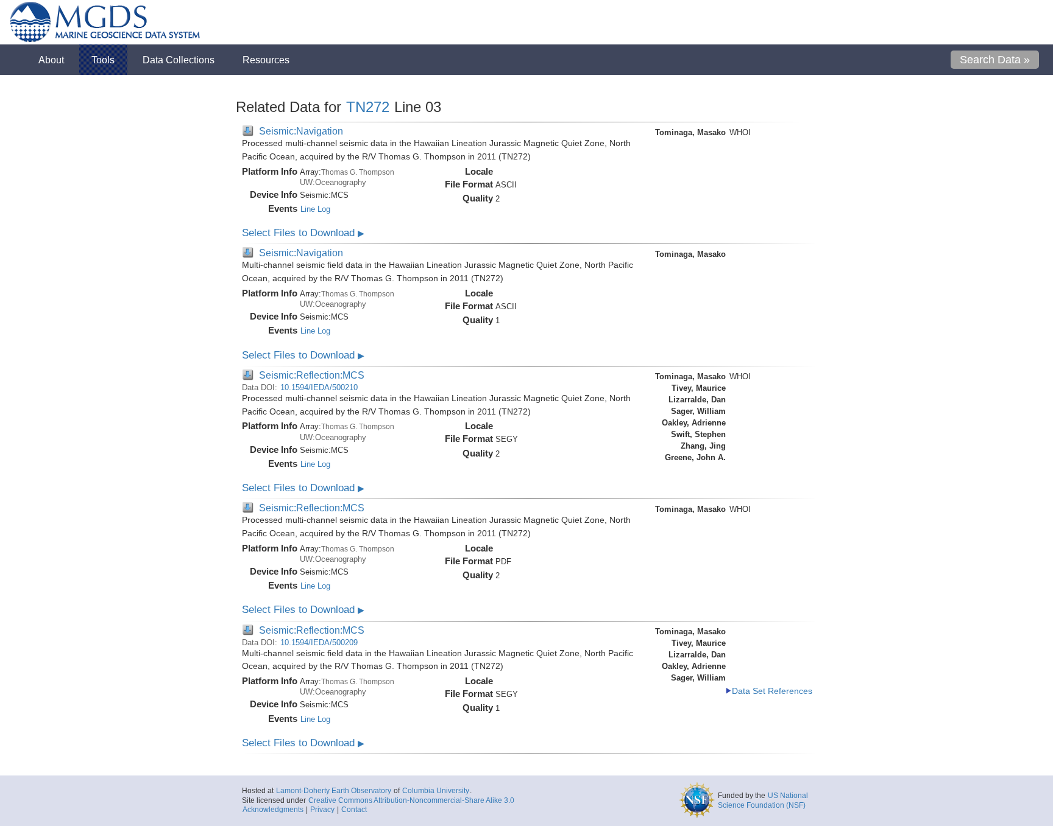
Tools (103, 59)
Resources (266, 59)
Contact (354, 809)
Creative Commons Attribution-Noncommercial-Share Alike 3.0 (411, 800)
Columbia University (435, 790)
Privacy (322, 809)
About (51, 59)
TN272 (367, 107)
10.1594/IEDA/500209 (319, 642)
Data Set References (772, 691)
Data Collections (178, 59)
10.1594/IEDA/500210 (319, 387)
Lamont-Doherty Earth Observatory (333, 790)
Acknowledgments (273, 809)
